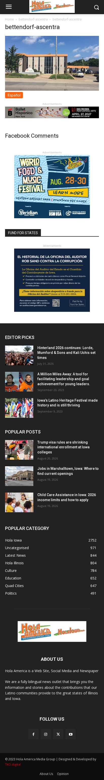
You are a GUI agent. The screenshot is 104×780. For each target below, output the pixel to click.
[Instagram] (46, 734)
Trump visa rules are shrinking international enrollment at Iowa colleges (63, 447)
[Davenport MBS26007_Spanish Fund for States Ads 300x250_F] (52, 310)
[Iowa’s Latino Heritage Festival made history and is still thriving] (19, 408)
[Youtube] (70, 734)
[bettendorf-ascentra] (52, 89)
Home (9, 19)
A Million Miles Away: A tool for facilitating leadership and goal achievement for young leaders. (63, 379)
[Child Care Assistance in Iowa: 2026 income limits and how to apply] (19, 502)
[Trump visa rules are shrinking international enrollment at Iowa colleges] (19, 450)
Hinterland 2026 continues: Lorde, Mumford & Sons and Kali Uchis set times (66, 353)
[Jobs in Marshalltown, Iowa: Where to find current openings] (19, 476)
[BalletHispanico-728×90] (52, 117)
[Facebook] (33, 734)
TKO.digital (13, 764)
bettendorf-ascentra (33, 19)
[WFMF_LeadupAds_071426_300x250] (52, 217)
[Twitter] (58, 734)
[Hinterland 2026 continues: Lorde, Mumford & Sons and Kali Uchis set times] (19, 355)
